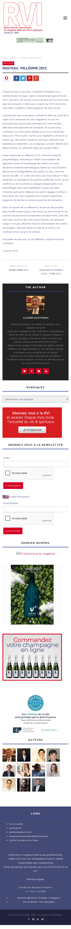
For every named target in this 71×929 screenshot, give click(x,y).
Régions (13, 58)
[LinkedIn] (38, 919)
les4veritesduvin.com (20, 832)
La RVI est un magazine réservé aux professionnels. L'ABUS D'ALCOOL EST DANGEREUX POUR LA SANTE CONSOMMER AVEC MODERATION (35, 858)
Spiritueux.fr (15, 828)
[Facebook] (28, 919)
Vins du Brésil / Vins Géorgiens (39, 901)
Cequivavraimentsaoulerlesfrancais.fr (28, 836)
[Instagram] (33, 919)
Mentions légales (35, 879)
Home (4, 58)
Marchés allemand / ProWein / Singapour (38, 897)
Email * (7, 457)
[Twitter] (42, 919)
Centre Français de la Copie (23, 840)
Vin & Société (16, 823)
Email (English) (10, 503)
